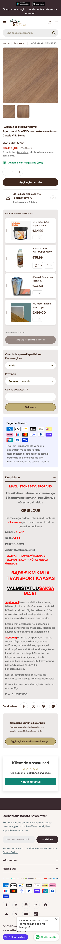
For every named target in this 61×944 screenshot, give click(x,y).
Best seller (20, 43)
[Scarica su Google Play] (23, 3)
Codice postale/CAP (16, 389)
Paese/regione (13, 358)
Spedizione (22, 152)
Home (6, 43)
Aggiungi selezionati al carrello (30, 339)
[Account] (50, 23)
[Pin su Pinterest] (43, 706)
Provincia (10, 373)
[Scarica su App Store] (38, 3)
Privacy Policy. (10, 852)
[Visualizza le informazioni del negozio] (53, 197)
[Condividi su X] (34, 706)
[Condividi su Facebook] (24, 706)
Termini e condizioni (42, 848)
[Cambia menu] (5, 23)
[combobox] (30, 33)
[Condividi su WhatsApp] (53, 706)
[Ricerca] (54, 33)
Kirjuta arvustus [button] (31, 781)
